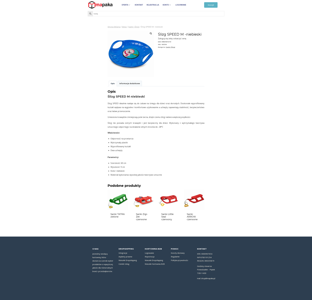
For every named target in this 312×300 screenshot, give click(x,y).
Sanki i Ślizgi (170, 47)
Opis (113, 83)
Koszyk (211, 5)
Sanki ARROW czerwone (192, 217)
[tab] (113, 83)
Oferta (125, 5)
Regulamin (175, 256)
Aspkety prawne (125, 256)
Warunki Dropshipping (128, 260)
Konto (166, 5)
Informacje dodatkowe (129, 83)
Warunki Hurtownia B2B (155, 264)
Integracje (123, 253)
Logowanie (181, 5)
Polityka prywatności (179, 260)
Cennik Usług (124, 264)
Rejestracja (153, 5)
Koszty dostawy (178, 253)
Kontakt (139, 5)
